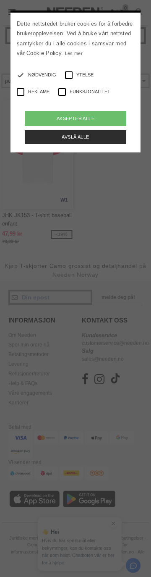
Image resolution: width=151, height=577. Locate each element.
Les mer (74, 53)
